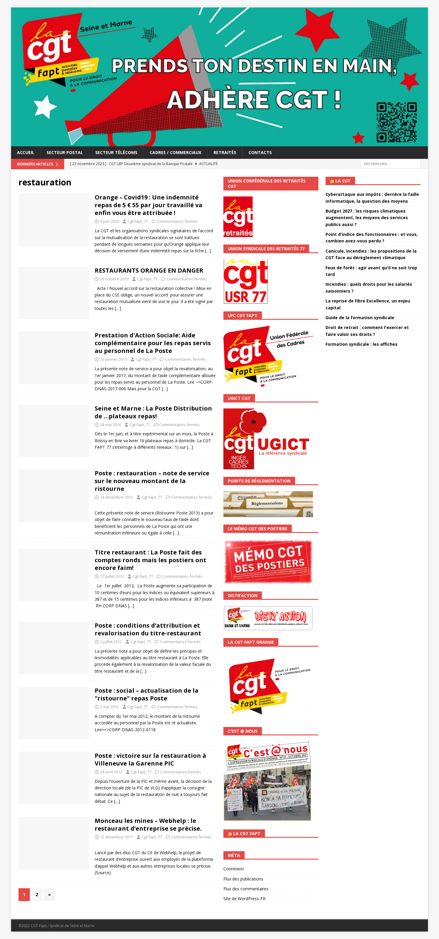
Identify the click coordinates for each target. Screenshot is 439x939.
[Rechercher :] (390, 163)
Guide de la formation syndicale (360, 317)
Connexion (233, 869)
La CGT (343, 181)
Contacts (260, 152)
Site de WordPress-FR (244, 898)
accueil (25, 152)
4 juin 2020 (109, 221)
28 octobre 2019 (114, 279)
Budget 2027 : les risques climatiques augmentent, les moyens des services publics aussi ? (367, 217)
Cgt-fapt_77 (138, 221)
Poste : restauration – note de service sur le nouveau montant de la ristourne (152, 481)
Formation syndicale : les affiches (361, 344)
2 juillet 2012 (111, 641)
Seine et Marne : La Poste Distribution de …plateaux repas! (153, 412)
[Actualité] (54, 843)
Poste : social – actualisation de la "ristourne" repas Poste (147, 694)
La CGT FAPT (246, 833)
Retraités (225, 152)
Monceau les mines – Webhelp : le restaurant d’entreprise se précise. (148, 824)
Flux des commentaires (245, 889)
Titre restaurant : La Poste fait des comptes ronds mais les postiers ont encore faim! (150, 560)
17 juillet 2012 (112, 576)
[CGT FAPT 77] (219, 142)
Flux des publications (243, 879)
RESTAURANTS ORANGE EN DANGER (149, 270)
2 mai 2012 (109, 706)
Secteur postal (65, 152)
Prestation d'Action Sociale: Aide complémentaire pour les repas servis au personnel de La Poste (153, 343)
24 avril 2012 (111, 771)
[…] (208, 250)
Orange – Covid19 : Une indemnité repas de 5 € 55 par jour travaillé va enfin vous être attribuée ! (148, 205)
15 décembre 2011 (116, 837)
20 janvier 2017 (113, 359)
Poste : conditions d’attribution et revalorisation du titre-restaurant (148, 629)
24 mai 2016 (110, 424)
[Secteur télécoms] (54, 219)
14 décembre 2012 (116, 497)
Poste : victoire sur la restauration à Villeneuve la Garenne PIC (150, 759)
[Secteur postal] (54, 357)
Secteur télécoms (116, 152)
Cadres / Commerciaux (175, 152)
